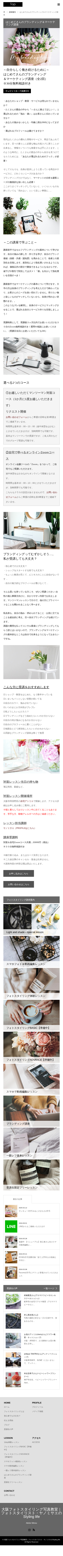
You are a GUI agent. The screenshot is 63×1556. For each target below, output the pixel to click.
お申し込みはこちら (18, 873)
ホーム (6, 1407)
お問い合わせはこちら (18, 884)
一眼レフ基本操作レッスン (15, 1470)
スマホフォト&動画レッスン (15, 1461)
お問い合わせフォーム (16, 417)
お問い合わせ (9, 1495)
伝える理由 (8, 1420)
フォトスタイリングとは (14, 1411)
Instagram (29, 1529)
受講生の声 (8, 1429)
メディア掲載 (37, 1411)
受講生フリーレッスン (13, 1482)
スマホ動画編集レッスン (14, 1466)
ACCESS (36, 1442)
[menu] (58, 4)
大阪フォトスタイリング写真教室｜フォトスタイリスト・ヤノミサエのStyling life (31, 1513)
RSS (33, 1529)
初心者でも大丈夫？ (12, 1416)
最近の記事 (17, 1199)
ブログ (6, 1425)
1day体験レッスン (11, 1442)
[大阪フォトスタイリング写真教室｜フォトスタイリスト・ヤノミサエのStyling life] (12, 4)
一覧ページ (49, 1288)
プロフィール (37, 1407)
